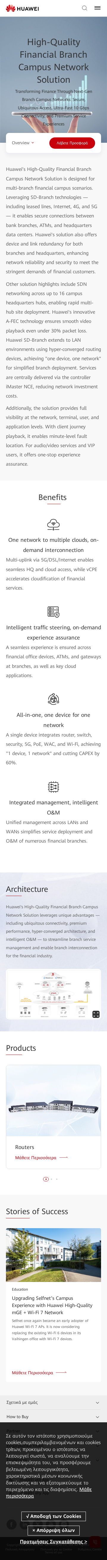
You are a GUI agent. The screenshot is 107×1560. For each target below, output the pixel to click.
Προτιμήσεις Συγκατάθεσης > (53, 1541)
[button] (46, 1179)
